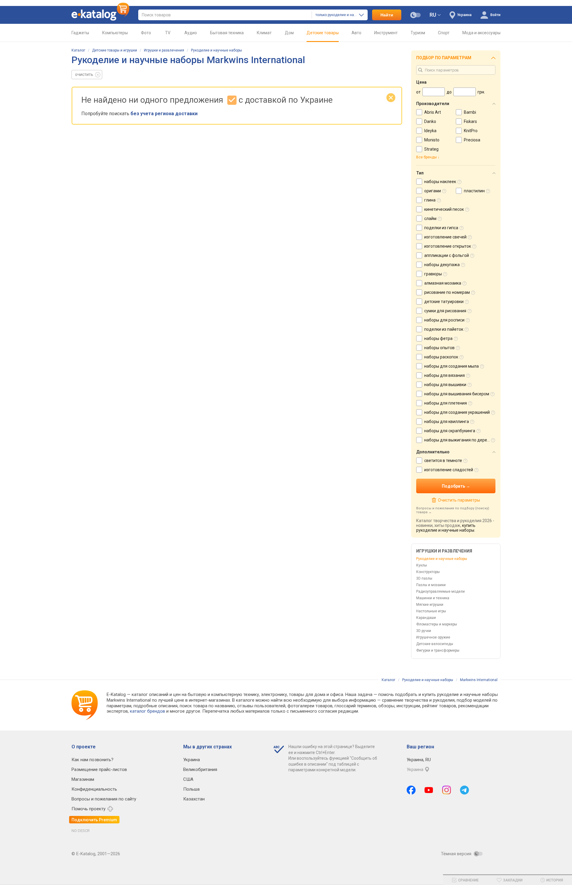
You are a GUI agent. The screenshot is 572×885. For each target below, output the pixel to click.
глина (430, 200)
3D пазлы (424, 578)
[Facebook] (411, 790)
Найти (386, 15)
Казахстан (194, 799)
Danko (430, 121)
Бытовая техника (227, 32)
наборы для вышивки (445, 384)
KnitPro (471, 130)
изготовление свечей (445, 237)
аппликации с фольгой (446, 255)
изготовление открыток (447, 246)
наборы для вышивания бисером (456, 393)
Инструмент (386, 32)
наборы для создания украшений (457, 412)
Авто (356, 32)
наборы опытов (439, 347)
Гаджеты (80, 32)
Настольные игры (431, 611)
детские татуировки (444, 301)
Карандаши (426, 618)
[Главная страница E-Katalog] (100, 15)
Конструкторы (428, 572)
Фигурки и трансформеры (437, 650)
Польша (191, 789)
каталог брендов (147, 711)
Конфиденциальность (94, 789)
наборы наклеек (440, 181)
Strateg (431, 149)
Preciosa (472, 140)
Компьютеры (115, 32)
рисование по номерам (447, 292)
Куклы (421, 565)
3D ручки (423, 631)
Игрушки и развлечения (164, 50)
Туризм (418, 32)
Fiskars (470, 121)
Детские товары (323, 32)
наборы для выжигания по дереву (458, 440)
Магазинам (83, 779)
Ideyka (430, 130)
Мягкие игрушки (429, 605)
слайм (430, 218)
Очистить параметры (459, 500)
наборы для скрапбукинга (449, 430)
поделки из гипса (441, 227)
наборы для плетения (445, 403)
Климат (264, 32)
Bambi (470, 112)
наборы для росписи (444, 320)
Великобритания (200, 769)
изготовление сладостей (448, 469)
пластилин (474, 190)
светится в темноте (443, 460)
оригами (432, 190)
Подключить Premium (94, 819)
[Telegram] (464, 790)
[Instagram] (446, 790)
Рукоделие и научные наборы (216, 50)
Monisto (431, 140)
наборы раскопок (441, 357)
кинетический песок (444, 209)
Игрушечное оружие (433, 637)
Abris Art (432, 112)
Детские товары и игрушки (114, 50)
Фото (146, 32)
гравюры (433, 273)
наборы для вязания (444, 375)
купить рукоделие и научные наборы (445, 528)
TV (167, 32)
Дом (289, 32)
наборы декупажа (442, 264)
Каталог (78, 50)
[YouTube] (429, 790)
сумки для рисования (445, 310)
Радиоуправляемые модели (440, 591)
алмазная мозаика (442, 283)
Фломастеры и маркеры (436, 624)
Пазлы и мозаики (431, 585)
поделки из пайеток (443, 329)
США (188, 779)
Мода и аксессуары (481, 32)
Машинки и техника (432, 598)
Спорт (444, 32)
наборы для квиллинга (446, 421)
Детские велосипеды (434, 644)
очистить (84, 74)
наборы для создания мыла (451, 366)
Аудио (190, 32)
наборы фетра (438, 338)
